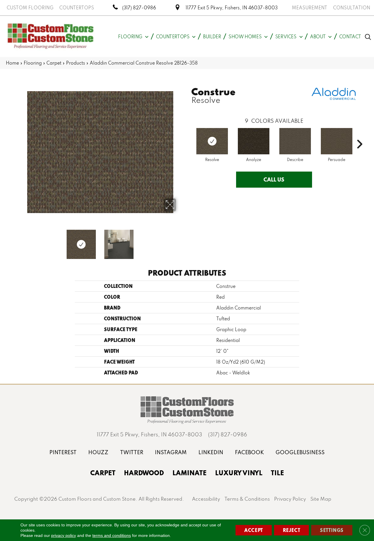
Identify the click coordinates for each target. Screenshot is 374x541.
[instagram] (171, 452)
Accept (253, 530)
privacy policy (63, 535)
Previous (20, 241)
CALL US (274, 179)
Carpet (53, 63)
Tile (277, 472)
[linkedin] (210, 452)
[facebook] (249, 452)
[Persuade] (336, 141)
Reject (291, 530)
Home (12, 63)
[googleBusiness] (300, 452)
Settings (332, 530)
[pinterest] (63, 452)
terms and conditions (111, 535)
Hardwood (144, 472)
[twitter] (131, 452)
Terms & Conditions (247, 499)
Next (180, 241)
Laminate (189, 472)
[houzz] (98, 452)
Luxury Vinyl (238, 472)
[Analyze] (253, 141)
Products (75, 63)
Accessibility (206, 499)
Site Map (320, 499)
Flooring (33, 63)
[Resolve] (212, 141)
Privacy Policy (290, 499)
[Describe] (295, 141)
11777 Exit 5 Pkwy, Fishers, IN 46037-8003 (232, 8)
